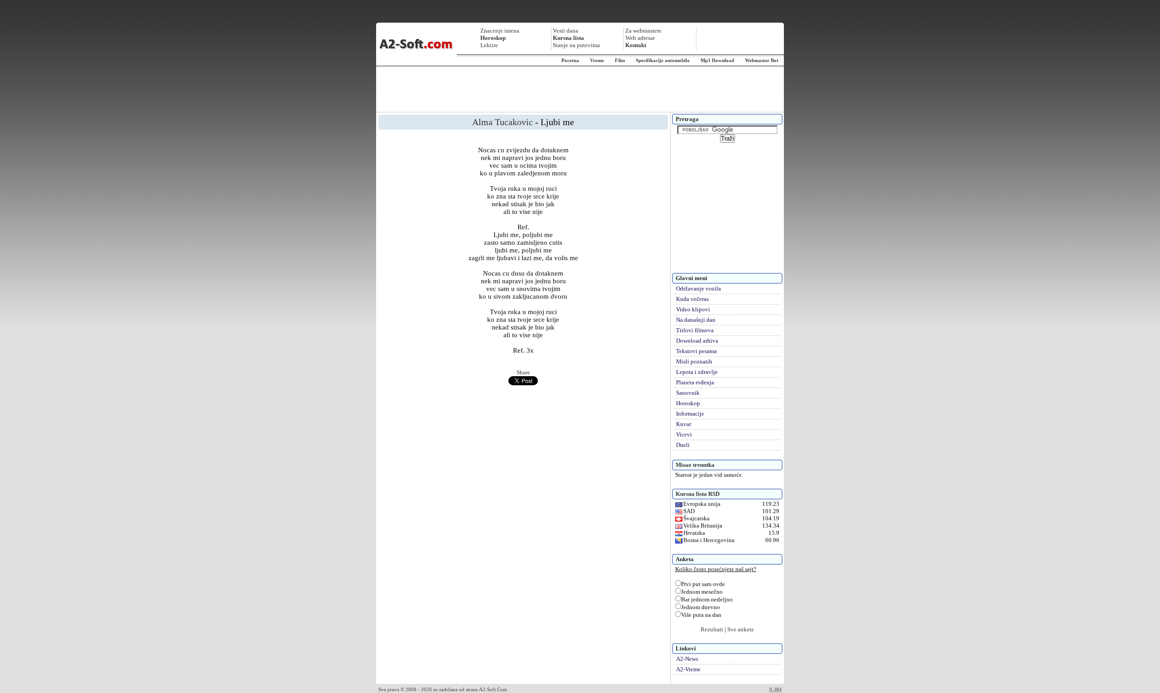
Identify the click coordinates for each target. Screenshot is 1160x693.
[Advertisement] (580, 89)
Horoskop (688, 403)
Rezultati (712, 629)
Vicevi (684, 434)
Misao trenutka (695, 464)
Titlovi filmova (695, 330)
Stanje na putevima (576, 45)
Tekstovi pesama (696, 351)
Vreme (597, 60)
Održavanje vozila (698, 288)
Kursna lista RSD (698, 493)
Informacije (690, 413)
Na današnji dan (695, 319)
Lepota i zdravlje (697, 371)
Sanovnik (688, 392)
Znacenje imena (499, 30)
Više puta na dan (701, 614)
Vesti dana (565, 30)
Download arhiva (697, 340)
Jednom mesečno (702, 591)
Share (523, 372)
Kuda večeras (692, 299)
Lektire (489, 45)
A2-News (687, 658)
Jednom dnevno (700, 607)
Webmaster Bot (761, 60)
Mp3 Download (717, 60)
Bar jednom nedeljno (707, 599)
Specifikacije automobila (663, 60)
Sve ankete (740, 629)
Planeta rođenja (695, 382)
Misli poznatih (694, 361)
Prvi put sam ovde (703, 584)
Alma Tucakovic (502, 122)
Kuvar (683, 424)
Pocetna (570, 60)
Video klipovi (693, 309)
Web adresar (640, 37)
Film (620, 60)
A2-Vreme (688, 669)
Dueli (683, 444)
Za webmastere (643, 30)
